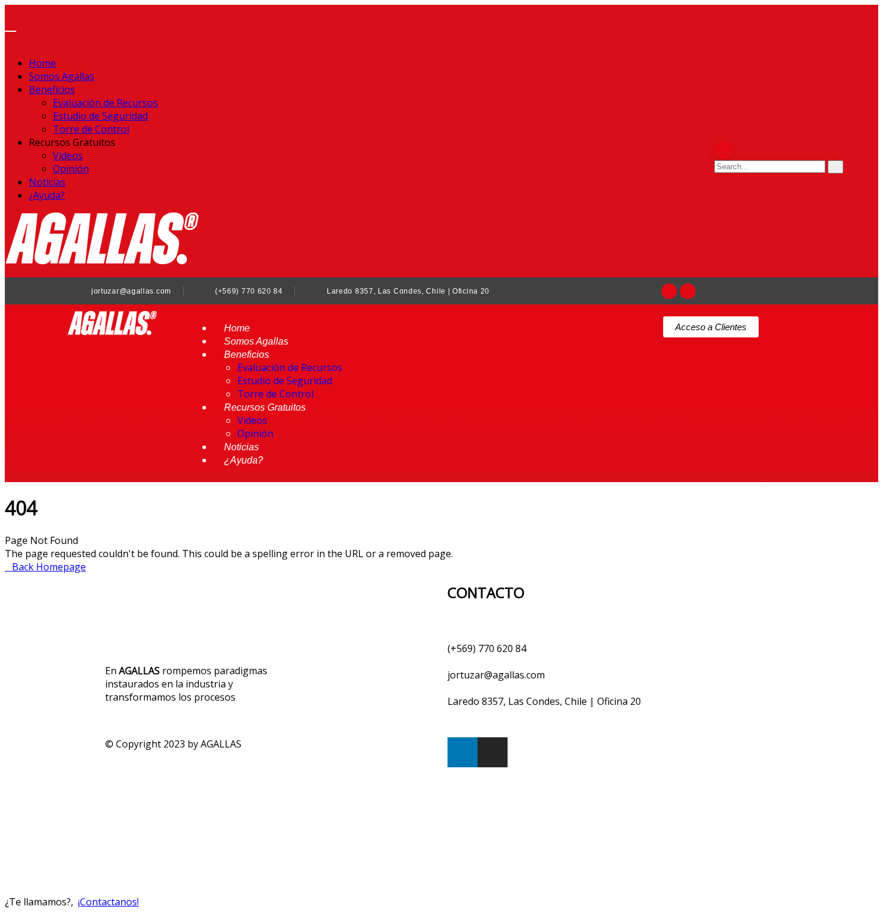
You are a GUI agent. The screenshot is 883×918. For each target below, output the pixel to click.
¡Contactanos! (108, 901)
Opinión (71, 168)
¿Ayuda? (47, 195)
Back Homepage (49, 566)
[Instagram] (688, 291)
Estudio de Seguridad (100, 115)
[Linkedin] (669, 291)
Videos (68, 155)
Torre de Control (91, 129)
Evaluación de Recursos (105, 102)
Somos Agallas (61, 76)
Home (42, 63)
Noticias (47, 182)
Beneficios (52, 89)
